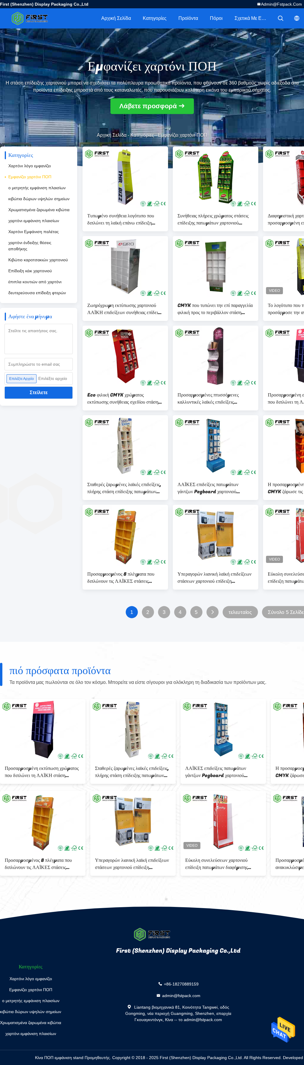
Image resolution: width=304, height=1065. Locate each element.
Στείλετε (39, 392)
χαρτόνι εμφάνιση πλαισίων (33, 220)
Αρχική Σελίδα (116, 18)
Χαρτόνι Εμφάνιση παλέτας (33, 231)
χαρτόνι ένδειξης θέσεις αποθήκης (29, 245)
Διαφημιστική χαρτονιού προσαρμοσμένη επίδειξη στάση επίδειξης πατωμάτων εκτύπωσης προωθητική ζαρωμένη (216, 772)
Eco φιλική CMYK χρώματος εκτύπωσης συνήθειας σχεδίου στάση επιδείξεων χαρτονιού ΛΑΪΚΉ (122, 398)
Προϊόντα (188, 18)
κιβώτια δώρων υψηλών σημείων (38, 198)
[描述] (280, 18)
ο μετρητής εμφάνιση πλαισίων (37, 187)
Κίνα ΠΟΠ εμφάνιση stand (59, 1057)
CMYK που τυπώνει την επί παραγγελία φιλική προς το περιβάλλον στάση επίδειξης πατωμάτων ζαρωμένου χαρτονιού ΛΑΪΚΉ (215, 309)
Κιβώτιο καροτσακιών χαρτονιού (38, 259)
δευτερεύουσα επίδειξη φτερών (37, 292)
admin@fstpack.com (281, 4)
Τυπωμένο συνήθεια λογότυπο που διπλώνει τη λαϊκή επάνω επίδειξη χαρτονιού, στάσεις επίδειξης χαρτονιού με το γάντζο (124, 219)
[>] (212, 612)
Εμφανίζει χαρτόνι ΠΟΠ (29, 176)
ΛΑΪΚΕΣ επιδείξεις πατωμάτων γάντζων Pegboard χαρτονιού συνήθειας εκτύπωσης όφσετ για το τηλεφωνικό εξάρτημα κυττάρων (211, 488)
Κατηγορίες (155, 18)
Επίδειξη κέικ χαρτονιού (30, 270)
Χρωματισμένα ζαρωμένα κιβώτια (38, 209)
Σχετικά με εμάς (252, 18)
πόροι (216, 18)
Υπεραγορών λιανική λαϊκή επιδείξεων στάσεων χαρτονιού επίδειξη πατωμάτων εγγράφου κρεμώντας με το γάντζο (215, 578)
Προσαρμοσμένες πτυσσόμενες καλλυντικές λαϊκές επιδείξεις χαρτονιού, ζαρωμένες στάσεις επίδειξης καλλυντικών (208, 398)
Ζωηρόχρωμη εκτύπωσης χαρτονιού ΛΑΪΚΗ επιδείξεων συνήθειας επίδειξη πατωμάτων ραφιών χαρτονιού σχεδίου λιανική (124, 309)
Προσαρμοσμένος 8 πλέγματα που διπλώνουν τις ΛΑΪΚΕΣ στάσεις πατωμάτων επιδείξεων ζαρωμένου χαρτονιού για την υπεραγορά (120, 578)
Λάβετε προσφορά (148, 106)
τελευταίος (240, 612)
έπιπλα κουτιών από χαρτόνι (34, 281)
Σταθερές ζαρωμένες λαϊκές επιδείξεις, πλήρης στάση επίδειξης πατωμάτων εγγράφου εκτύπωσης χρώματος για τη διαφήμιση (124, 488)
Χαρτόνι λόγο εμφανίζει (29, 165)
